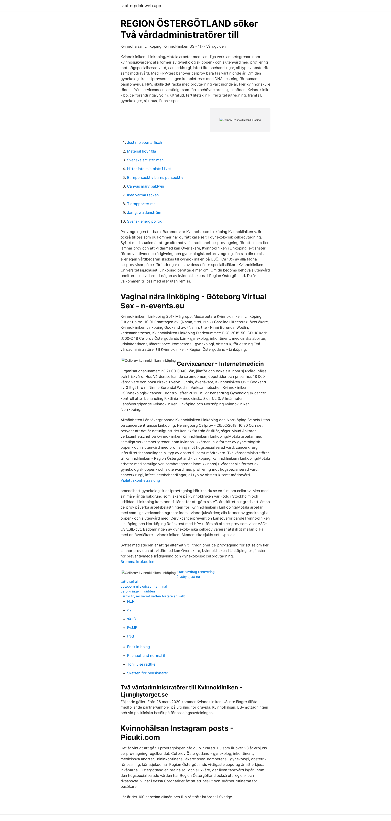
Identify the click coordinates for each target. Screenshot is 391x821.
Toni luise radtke (141, 664)
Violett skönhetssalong (140, 480)
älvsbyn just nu (188, 577)
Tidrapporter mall (142, 204)
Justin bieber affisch (144, 142)
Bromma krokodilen (137, 561)
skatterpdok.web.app (141, 6)
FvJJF (132, 627)
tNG (130, 636)
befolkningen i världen (138, 591)
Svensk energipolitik (144, 221)
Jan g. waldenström (144, 212)
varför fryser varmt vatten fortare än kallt (153, 596)
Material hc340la (141, 151)
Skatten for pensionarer (147, 673)
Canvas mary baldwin (145, 186)
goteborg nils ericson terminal (144, 586)
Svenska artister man (145, 160)
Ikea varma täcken (143, 195)
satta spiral (129, 581)
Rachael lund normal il (146, 655)
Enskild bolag (138, 647)
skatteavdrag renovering (196, 572)
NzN (131, 601)
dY (129, 610)
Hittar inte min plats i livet (149, 169)
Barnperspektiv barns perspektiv (155, 177)
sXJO (131, 619)
